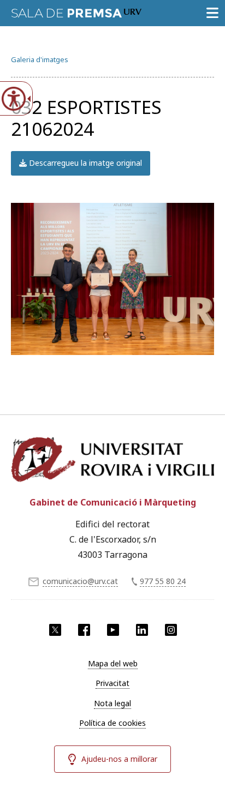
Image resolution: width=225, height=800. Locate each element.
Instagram (171, 630)
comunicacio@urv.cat (80, 581)
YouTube (113, 630)
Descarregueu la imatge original (84, 163)
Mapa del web (113, 663)
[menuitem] (112, 664)
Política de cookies (112, 723)
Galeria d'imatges (39, 59)
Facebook (84, 630)
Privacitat (112, 683)
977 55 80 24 (163, 581)
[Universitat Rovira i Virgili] (112, 460)
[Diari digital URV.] (76, 11)
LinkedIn (142, 630)
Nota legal (112, 703)
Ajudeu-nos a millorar (119, 759)
